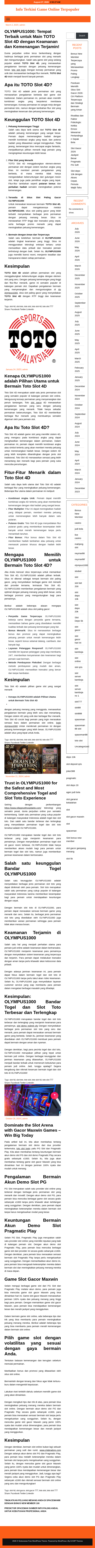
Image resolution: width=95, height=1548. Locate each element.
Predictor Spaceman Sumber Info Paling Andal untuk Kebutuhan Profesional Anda (31, 1509)
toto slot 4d (37, 306)
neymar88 (80, 553)
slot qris (78, 667)
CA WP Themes (76, 1541)
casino (78, 523)
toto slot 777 (48, 306)
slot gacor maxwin (75, 817)
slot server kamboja (79, 676)
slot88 (78, 707)
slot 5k (69, 858)
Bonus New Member (79, 513)
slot (76, 577)
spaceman (80, 719)
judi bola (79, 529)
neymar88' (80, 559)
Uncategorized (82, 746)
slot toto (19, 306)
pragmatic (71, 778)
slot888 (78, 713)
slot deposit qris (74, 764)
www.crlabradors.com (50, 1450)
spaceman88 (81, 734)
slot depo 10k (77, 595)
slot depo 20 (72, 785)
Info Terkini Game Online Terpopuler (47, 9)
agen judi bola (73, 792)
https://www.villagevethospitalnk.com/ (22, 808)
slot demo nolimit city (27, 1026)
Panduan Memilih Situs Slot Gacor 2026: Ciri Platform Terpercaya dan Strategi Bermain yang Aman (77, 96)
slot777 (78, 701)
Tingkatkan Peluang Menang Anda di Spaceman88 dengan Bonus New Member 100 (32, 1501)
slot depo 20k (77, 608)
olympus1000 (81, 565)
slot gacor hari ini (78, 639)
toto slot (27, 306)
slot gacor (36, 402)
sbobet (78, 571)
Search (69, 31)
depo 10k (70, 757)
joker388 (70, 771)
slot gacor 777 (32, 1490)
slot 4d (12, 306)
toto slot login (19, 70)
